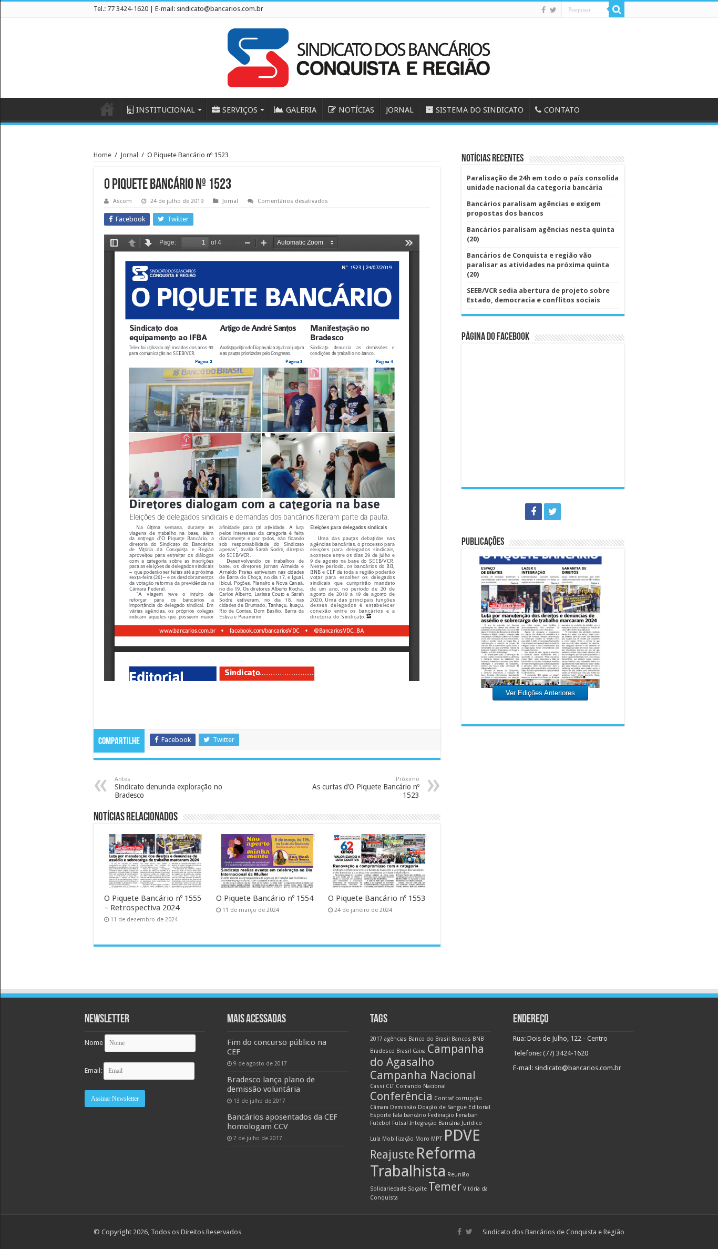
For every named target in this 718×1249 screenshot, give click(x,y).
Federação (441, 1115)
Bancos (461, 1038)
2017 (376, 1038)
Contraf (444, 1098)
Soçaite (417, 1188)
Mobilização (398, 1138)
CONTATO (562, 110)
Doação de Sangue (442, 1107)
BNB (478, 1038)
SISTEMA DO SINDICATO (480, 110)
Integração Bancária (434, 1123)
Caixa (419, 1051)
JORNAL (400, 110)
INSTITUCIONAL (165, 110)
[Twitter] (553, 10)
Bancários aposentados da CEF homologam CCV (282, 1121)
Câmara (379, 1107)
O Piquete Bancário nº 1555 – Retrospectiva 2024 (152, 902)
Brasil (403, 1051)
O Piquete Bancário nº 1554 (264, 898)
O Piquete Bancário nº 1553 (376, 898)
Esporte (380, 1115)
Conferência (401, 1096)
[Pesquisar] (616, 9)
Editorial (479, 1107)
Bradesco (382, 1051)
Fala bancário (409, 1115)
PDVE (462, 1135)
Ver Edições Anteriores (540, 693)
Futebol (380, 1123)
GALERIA (301, 110)
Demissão (403, 1107)
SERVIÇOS (240, 110)
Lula (375, 1138)
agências (395, 1038)
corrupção (468, 1098)
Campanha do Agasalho (427, 1055)
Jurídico (471, 1123)
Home (102, 155)
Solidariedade (388, 1188)
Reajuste (392, 1154)
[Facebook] (543, 10)
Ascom (122, 201)
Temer (444, 1186)
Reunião (458, 1174)
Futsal (400, 1123)
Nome (94, 1043)
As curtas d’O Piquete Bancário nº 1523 (365, 787)
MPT (436, 1138)
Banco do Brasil (429, 1038)
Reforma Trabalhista (423, 1162)
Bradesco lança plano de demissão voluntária (271, 1084)
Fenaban (467, 1115)
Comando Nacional (421, 1086)
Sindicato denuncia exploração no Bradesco (168, 787)
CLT (390, 1086)
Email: (94, 1070)
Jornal (129, 155)
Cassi (377, 1086)
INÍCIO (107, 109)
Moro (422, 1138)
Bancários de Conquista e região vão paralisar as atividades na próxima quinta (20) (538, 264)
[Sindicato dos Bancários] (359, 55)
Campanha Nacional (423, 1075)
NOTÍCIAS (356, 110)
